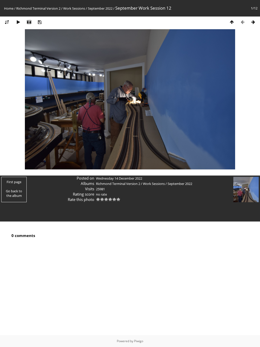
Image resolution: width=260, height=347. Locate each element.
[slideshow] (18, 22)
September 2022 (100, 8)
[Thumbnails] (231, 22)
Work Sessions (74, 8)
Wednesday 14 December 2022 (119, 178)
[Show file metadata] (29, 22)
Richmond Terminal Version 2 (38, 8)
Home (8, 8)
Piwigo (138, 341)
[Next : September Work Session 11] (253, 22)
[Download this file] (39, 22)
